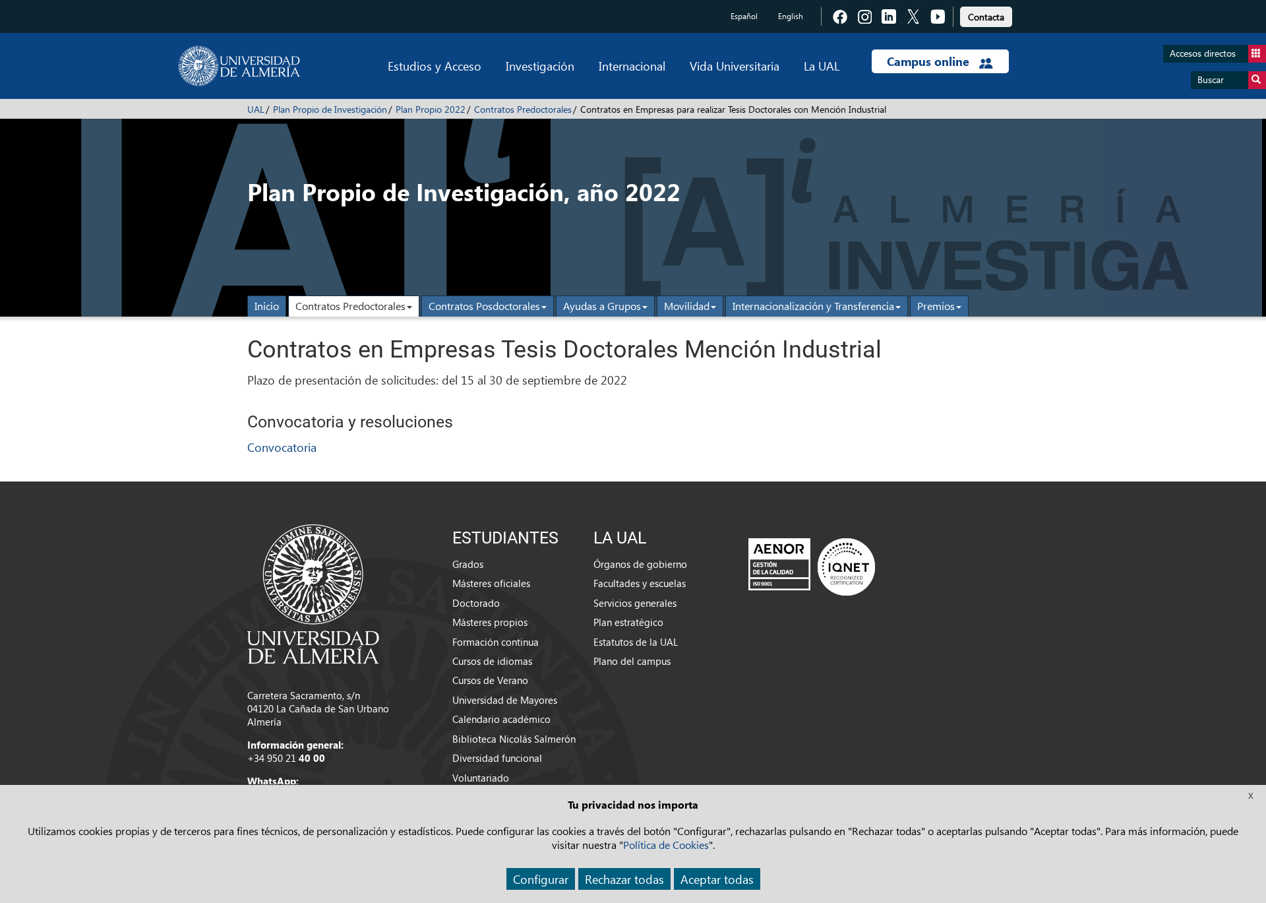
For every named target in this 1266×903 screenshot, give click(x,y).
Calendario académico (501, 719)
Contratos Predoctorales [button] (350, 306)
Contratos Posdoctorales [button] (484, 306)
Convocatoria (281, 447)
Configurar (540, 879)
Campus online (930, 61)
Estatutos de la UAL (635, 641)
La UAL (821, 65)
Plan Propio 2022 (431, 109)
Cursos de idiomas (492, 661)
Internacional (632, 65)
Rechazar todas (624, 879)
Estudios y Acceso (434, 65)
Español (744, 16)
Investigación (540, 65)
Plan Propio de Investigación (330, 109)
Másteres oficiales (491, 583)
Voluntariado (480, 777)
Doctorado (476, 602)
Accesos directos (1203, 53)
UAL (255, 109)
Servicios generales (635, 602)
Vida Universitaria (734, 65)
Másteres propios (490, 622)
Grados (467, 564)
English (790, 16)
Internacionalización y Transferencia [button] (813, 306)
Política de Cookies (666, 845)
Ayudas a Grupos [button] (602, 306)
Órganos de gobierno (640, 564)
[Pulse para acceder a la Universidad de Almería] (313, 593)
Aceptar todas (717, 879)
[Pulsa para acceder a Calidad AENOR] (811, 566)
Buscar (1210, 79)
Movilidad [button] (686, 306)
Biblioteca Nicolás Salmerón (514, 738)
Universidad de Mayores (504, 699)
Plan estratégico (628, 622)
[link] (986, 15)
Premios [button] (936, 306)
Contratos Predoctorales (523, 109)
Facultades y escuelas (639, 583)
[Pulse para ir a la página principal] (239, 66)
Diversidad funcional (497, 757)
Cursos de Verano (490, 680)
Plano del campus (632, 661)
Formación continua (495, 641)
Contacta (986, 17)
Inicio (267, 306)
